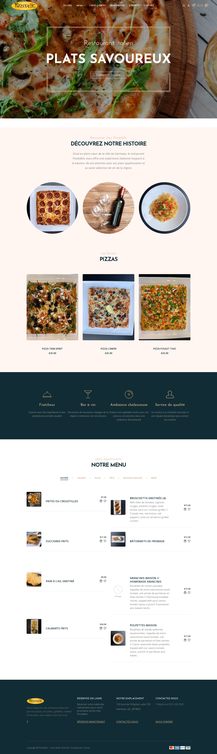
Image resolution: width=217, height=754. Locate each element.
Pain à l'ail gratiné (60, 581)
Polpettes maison (143, 625)
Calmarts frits (57, 628)
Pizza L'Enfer (108, 348)
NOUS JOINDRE (164, 721)
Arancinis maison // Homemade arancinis (145, 579)
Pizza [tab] (98, 478)
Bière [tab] (154, 478)
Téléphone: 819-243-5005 (170, 704)
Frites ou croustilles (62, 501)
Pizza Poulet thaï (164, 348)
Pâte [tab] (112, 478)
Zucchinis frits (57, 541)
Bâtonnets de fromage (147, 541)
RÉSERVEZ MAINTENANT (91, 721)
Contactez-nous (127, 721)
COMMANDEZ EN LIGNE (109, 75)
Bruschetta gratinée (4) (148, 498)
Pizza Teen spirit (52, 348)
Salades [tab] (81, 478)
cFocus (86, 747)
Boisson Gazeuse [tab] (132, 478)
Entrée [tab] (64, 478)
